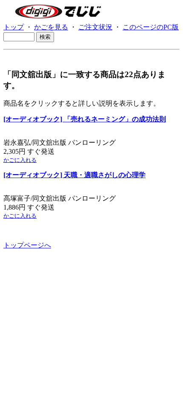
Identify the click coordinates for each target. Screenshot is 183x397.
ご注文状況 (95, 27)
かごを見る (51, 27)
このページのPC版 (151, 27)
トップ (13, 27)
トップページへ (27, 245)
